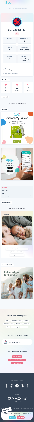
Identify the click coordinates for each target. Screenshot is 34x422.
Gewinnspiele (17, 356)
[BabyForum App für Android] (27, 386)
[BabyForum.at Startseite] (8, 3)
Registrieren (20, 417)
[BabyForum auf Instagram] (17, 386)
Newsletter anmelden (15, 342)
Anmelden (12, 417)
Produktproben (17, 363)
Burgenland (24, 327)
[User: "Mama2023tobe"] (17, 21)
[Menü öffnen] (2, 3)
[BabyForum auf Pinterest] (11, 386)
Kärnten (26, 320)
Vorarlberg (15, 327)
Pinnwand (4, 187)
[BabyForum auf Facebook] (6, 386)
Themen (4, 193)
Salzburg (26, 323)
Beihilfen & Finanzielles (17, 252)
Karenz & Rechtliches (22, 249)
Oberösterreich (8, 323)
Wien (7, 320)
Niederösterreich (16, 320)
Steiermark (19, 323)
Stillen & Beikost (10, 249)
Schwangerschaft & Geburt (17, 255)
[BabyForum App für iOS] (22, 386)
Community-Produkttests (17, 360)
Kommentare (16, 196)
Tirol (8, 327)
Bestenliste (5, 190)
